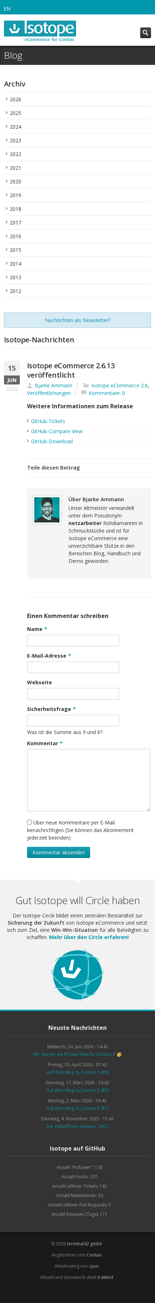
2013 (15, 277)
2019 (15, 195)
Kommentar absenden (58, 852)
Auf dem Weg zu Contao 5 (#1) (77, 1108)
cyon (94, 1266)
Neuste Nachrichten (77, 1028)
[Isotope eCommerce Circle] (77, 1000)
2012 (15, 291)
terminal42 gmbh (84, 1244)
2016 (15, 236)
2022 (15, 154)
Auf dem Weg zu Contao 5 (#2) (77, 1090)
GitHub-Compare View (57, 431)
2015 (15, 249)
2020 (15, 181)
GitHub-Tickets (48, 421)
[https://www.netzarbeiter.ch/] (128, 498)
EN (7, 8)
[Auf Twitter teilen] (148, 468)
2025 (15, 113)
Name (37, 628)
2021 (15, 167)
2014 (15, 263)
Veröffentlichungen (49, 393)
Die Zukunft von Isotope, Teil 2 (77, 1126)
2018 (15, 208)
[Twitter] (65, 1292)
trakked (105, 1277)
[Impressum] (97, 1292)
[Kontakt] (87, 1292)
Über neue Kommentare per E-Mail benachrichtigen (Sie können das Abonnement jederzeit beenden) (80, 830)
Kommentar (45, 743)
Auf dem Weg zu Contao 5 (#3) (77, 1072)
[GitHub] (76, 1292)
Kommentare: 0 (107, 393)
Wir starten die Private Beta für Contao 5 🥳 (77, 1054)
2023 (15, 140)
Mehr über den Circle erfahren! (89, 937)
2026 (15, 99)
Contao (94, 1255)
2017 (15, 222)
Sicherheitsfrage (51, 708)
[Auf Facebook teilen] (137, 468)
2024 (15, 126)
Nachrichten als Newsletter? (77, 320)
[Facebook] (54, 1292)
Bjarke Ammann (53, 385)
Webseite (39, 682)
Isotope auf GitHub (77, 1148)
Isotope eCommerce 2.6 (119, 385)
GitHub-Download (52, 441)
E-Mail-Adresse (49, 655)
